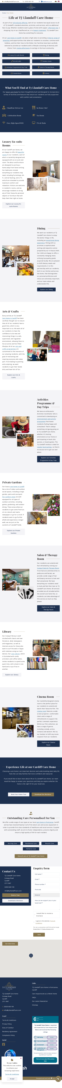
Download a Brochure (15, 900)
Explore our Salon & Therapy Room (48, 608)
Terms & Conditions (9, 1020)
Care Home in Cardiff (9, 318)
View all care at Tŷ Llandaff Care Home (31, 856)
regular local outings (44, 447)
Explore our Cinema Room (48, 743)
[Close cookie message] (21, 1058)
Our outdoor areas (8, 497)
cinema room (41, 711)
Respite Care (49, 843)
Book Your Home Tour (18, 794)
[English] (58, 1)
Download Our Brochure (43, 794)
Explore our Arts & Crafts (13, 376)
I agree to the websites (45, 922)
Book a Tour (15, 895)
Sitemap (35, 1005)
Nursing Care (12, 843)
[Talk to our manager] (58, 1079)
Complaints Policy (8, 1035)
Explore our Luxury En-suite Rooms (13, 205)
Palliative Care (31, 849)
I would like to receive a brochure (44, 914)
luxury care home (12, 92)
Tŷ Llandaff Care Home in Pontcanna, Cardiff (45, 988)
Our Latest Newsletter (40, 1001)
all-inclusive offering (20, 23)
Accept (12, 1079)
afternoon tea (53, 28)
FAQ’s (34, 997)
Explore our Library (11, 675)
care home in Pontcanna (44, 822)
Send (39, 935)
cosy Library (15, 654)
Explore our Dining (46, 289)
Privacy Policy (36, 929)
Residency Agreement (9, 1031)
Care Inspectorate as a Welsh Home (44, 994)
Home (4, 13)
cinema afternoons (23, 48)
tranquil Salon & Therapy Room (48, 568)
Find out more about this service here (45, 1060)
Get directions (10, 944)
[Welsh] (56, 1)
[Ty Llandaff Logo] (31, 7)
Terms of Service (46, 929)
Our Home (10, 13)
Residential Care (31, 843)
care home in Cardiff (14, 38)
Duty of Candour (8, 1028)
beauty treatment (39, 30)
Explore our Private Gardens (13, 532)
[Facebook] (3, 1045)
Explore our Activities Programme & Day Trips (48, 459)
